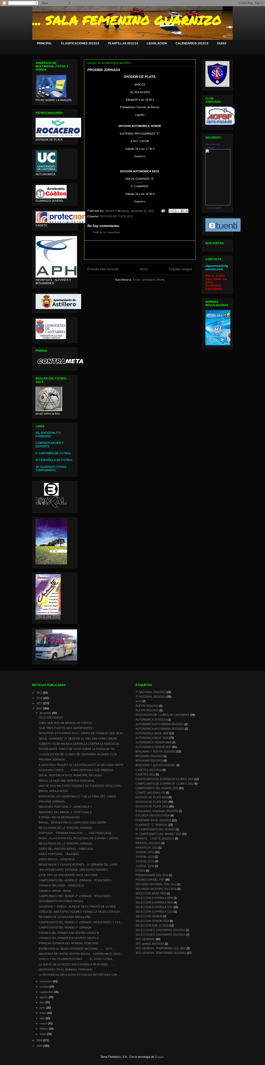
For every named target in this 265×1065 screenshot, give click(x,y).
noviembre (46, 981)
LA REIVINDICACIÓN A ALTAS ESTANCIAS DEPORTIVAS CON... (79, 974)
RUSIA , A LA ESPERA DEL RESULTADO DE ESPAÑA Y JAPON (78, 838)
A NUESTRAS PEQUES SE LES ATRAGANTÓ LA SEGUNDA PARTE (81, 765)
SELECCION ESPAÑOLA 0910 (154, 902)
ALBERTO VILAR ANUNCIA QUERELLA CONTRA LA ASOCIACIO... (80, 743)
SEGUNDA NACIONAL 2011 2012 (156, 884)
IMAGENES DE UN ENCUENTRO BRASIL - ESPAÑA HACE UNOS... (81, 953)
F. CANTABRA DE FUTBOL (53, 453)
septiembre (47, 992)
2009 (39, 1040)
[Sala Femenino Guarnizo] (217, 204)
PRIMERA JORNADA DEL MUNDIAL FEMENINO (68, 943)
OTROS (140, 870)
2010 (39, 708)
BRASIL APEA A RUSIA (53, 791)
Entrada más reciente (103, 269)
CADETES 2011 (145, 774)
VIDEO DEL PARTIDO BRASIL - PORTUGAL (66, 848)
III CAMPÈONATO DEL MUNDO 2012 (158, 834)
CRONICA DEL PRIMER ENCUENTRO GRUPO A (69, 938)
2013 (39, 692)
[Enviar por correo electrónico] (171, 211)
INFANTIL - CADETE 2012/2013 (155, 838)
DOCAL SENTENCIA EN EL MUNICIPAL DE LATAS (70, 775)
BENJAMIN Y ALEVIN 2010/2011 (156, 765)
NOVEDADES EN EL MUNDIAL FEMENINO (65, 969)
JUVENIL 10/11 (145, 852)
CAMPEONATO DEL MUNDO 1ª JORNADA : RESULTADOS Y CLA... (81, 922)
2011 (39, 703)
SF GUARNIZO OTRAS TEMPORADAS (51, 468)
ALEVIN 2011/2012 (147, 705)
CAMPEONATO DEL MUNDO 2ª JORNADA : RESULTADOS (75, 880)
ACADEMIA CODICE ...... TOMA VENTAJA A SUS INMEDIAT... (77, 770)
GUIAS (221, 43)
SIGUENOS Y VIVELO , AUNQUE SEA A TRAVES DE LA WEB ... (79, 906)
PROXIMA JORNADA (52, 759)
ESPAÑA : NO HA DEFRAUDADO (59, 817)
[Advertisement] (139, 250)
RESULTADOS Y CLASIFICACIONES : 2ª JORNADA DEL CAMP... (79, 864)
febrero (44, 1028)
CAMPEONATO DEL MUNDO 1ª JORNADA (65, 927)
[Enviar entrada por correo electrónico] (163, 210)
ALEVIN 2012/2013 (147, 710)
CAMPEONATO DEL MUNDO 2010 (157, 788)
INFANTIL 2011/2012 (148, 843)
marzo (44, 1023)
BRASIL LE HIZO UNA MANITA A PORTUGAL (67, 780)
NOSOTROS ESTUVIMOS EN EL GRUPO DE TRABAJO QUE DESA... (82, 733)
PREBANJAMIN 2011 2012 (152, 875)
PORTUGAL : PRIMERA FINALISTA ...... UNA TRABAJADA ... (76, 833)
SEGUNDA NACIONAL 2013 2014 (156, 888)
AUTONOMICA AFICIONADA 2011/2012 (160, 724)
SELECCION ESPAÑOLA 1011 (154, 907)
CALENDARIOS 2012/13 (192, 43)
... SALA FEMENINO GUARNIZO (126, 20)
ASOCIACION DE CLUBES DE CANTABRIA (162, 714)
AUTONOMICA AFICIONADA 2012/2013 (160, 728)
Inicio (144, 269)
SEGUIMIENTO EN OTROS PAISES (61, 901)
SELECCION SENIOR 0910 (152, 921)
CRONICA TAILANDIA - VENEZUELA (61, 885)
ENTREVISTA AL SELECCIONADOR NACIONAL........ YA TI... (76, 948)
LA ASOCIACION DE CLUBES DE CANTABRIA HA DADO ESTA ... (79, 754)
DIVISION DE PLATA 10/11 (116, 216)
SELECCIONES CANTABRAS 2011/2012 (160, 930)
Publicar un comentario (106, 232)
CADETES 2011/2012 (148, 770)
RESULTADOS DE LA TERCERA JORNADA (65, 828)
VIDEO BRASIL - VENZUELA (57, 859)
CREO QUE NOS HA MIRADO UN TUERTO (65, 722)
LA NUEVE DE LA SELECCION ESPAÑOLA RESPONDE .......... (78, 964)
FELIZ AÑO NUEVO (51, 717)
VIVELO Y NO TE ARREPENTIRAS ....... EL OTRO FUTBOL (76, 959)
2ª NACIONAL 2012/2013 (151, 696)
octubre (44, 986)
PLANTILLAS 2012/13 (123, 43)
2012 (39, 698)
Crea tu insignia (213, 207)
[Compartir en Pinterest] (186, 211)
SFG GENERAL (145, 939)
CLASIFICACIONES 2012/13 (80, 43)
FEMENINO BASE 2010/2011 (153, 820)
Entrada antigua (180, 269)
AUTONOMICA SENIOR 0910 (153, 747)
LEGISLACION (157, 43)
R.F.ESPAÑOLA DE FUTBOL (54, 460)
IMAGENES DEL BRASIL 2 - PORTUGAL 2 (65, 812)
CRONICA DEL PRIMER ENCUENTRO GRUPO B (69, 933)
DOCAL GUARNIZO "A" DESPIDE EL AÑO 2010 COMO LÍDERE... (79, 738)
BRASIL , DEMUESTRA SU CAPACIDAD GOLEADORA (72, 822)
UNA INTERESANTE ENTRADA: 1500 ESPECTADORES (73, 869)
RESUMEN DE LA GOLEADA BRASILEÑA (64, 917)
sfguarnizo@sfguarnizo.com (216, 267)
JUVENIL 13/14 (145, 866)
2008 (39, 1045)
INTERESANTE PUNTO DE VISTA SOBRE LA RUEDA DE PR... (78, 749)
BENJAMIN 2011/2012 (149, 756)
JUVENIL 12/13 (145, 861)
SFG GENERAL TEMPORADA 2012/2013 (161, 952)
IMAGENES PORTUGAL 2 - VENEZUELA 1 (65, 806)
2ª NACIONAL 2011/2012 (151, 692)
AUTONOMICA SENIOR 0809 (153, 742)
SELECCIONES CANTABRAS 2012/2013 (160, 934)
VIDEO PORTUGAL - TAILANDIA (59, 854)
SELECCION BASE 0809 (151, 893)
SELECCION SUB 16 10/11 (152, 925)
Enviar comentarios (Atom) (148, 279)
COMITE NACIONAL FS (150, 792)
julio (42, 1002)
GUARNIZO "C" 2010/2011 (151, 824)
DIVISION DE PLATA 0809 (152, 797)
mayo (43, 1012)
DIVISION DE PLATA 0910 (152, 801)
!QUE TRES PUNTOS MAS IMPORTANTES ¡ (66, 728)
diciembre (46, 713)
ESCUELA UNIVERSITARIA (153, 815)
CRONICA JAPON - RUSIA (55, 890)
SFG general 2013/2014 (150, 943)
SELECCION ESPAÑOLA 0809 (154, 898)
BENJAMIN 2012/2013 (149, 760)
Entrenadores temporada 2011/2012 (157, 811)
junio (43, 1007)
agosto (44, 997)
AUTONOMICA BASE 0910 (152, 737)
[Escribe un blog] (174, 211)
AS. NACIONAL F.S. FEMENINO (48, 434)
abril (43, 1018)
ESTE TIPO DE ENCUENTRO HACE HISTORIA (68, 875)
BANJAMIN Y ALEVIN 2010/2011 (156, 751)
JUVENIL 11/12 (145, 856)
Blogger (159, 1056)
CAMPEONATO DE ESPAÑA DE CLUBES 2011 (164, 779)
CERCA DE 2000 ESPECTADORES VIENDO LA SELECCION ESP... (80, 911)
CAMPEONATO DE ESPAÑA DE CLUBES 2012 (165, 783)
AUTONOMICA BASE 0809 (152, 733)
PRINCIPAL (44, 43)
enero (43, 1034)
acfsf (139, 701)
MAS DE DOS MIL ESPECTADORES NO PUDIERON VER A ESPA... (81, 785)
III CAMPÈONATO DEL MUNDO (155, 829)
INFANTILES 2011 (147, 847)
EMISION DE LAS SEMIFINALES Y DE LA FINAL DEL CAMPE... (79, 796)
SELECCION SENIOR (149, 916)
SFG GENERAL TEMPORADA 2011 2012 (161, 948)
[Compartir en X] (178, 211)
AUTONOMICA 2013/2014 (151, 719)
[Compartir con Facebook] (182, 211)
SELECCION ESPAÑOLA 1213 (154, 911)
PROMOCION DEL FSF (150, 879)
